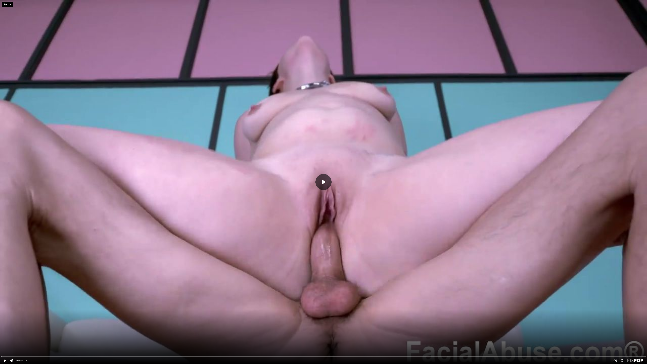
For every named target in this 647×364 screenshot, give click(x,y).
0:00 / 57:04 (22, 360)
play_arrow (5, 361)
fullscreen (622, 361)
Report (7, 4)
